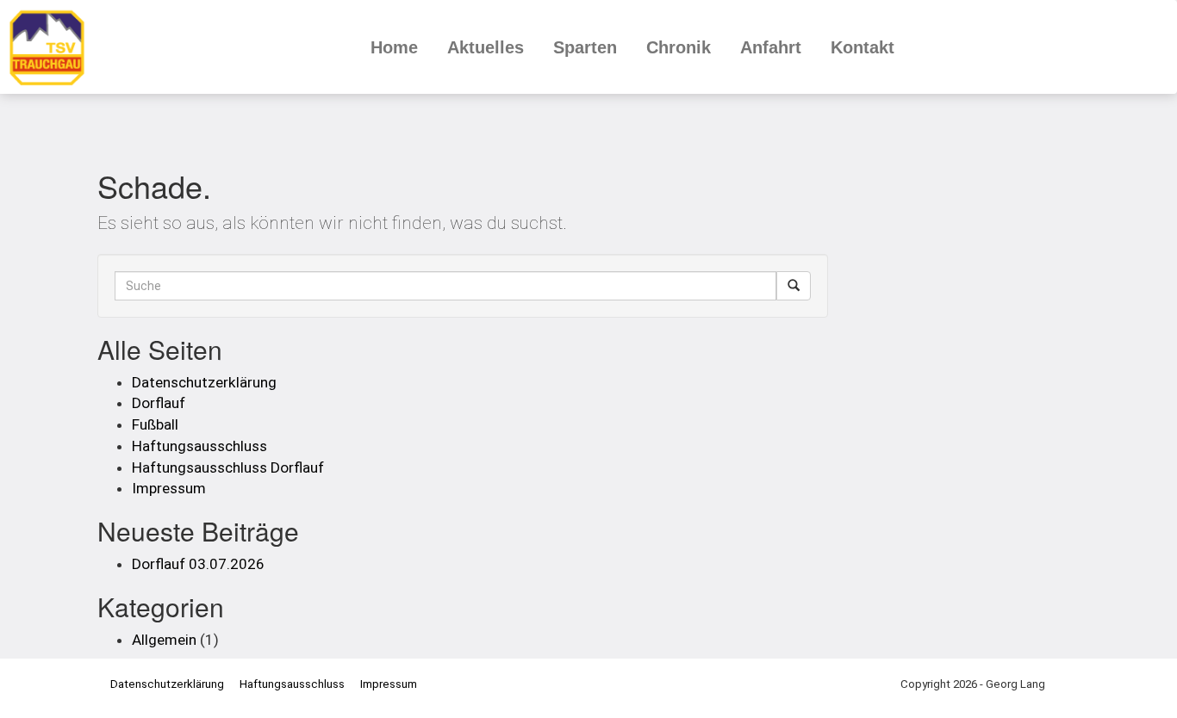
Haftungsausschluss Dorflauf (228, 467)
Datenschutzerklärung (204, 382)
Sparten (585, 47)
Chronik (678, 47)
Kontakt (862, 47)
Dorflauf (158, 403)
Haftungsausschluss (199, 446)
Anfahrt (770, 47)
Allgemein (164, 639)
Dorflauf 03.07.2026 (198, 564)
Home (394, 47)
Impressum (169, 488)
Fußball (155, 424)
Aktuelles (485, 47)
